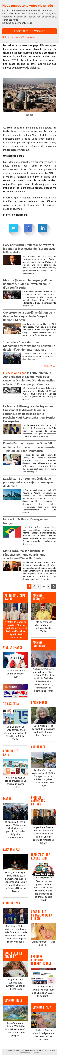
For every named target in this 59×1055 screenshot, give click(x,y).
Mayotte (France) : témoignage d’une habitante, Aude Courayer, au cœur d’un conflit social (27, 284)
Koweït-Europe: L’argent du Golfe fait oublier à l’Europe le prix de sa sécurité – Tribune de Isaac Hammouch (29, 447)
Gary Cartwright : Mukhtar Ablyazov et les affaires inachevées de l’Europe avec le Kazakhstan (29, 249)
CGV (44, 1051)
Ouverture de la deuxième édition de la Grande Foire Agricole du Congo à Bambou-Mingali (29, 316)
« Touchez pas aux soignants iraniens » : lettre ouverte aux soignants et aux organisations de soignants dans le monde (43, 890)
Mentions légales (35, 1051)
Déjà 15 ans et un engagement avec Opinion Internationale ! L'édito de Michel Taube (15, 733)
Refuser (6, 37)
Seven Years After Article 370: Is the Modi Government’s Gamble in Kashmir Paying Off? (15, 1029)
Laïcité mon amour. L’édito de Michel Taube (15, 673)
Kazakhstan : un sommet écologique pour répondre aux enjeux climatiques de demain (28, 482)
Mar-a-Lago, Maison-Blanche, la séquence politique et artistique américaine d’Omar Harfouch (24, 555)
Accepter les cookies (29, 31)
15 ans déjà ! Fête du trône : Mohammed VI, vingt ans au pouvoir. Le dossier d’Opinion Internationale (29, 346)
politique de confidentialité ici (17, 22)
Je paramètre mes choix (24, 37)
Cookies (36, 1053)
